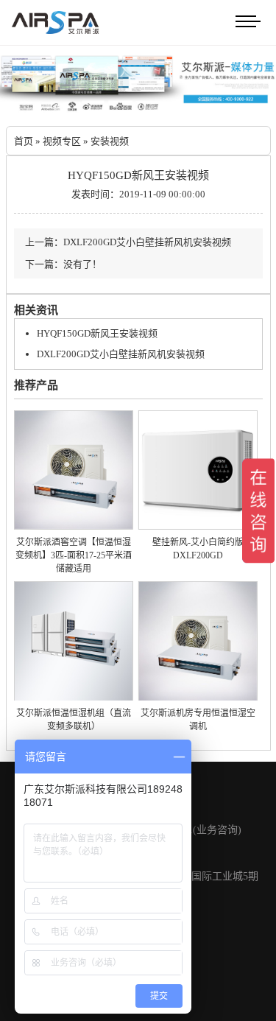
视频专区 (62, 141)
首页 (23, 141)
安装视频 (110, 141)
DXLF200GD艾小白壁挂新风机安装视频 (121, 353)
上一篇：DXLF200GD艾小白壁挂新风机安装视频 (128, 242)
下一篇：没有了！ (63, 264)
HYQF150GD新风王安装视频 (97, 333)
